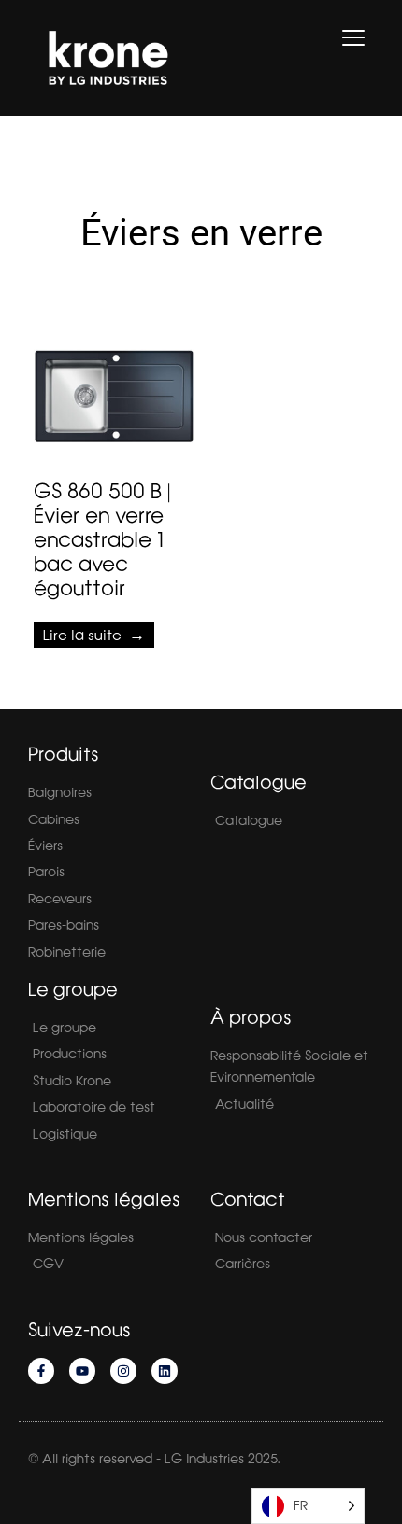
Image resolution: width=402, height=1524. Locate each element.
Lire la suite (82, 635)
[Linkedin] (164, 1371)
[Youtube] (82, 1371)
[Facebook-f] (41, 1371)
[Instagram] (123, 1371)
